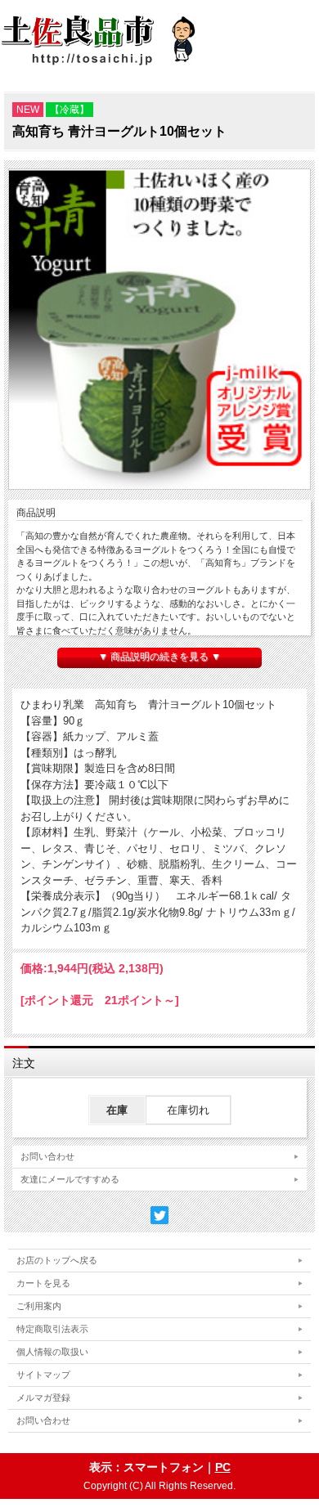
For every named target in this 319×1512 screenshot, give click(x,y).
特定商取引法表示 (52, 1329)
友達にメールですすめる (69, 1179)
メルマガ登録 (43, 1397)
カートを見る (43, 1283)
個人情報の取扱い (52, 1352)
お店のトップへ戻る (56, 1260)
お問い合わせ (47, 1156)
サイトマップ (43, 1375)
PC (223, 1467)
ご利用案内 (38, 1306)
